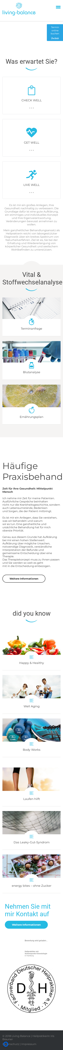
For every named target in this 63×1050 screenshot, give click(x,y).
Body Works (31, 737)
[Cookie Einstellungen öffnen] (5, 1045)
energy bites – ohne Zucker (31, 873)
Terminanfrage (31, 328)
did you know (32, 613)
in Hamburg (36, 953)
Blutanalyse (31, 372)
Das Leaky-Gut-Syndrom (31, 830)
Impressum (28, 1044)
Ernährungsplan (31, 417)
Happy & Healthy (31, 651)
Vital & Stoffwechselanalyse (32, 278)
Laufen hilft (31, 786)
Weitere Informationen (24, 578)
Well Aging (31, 694)
